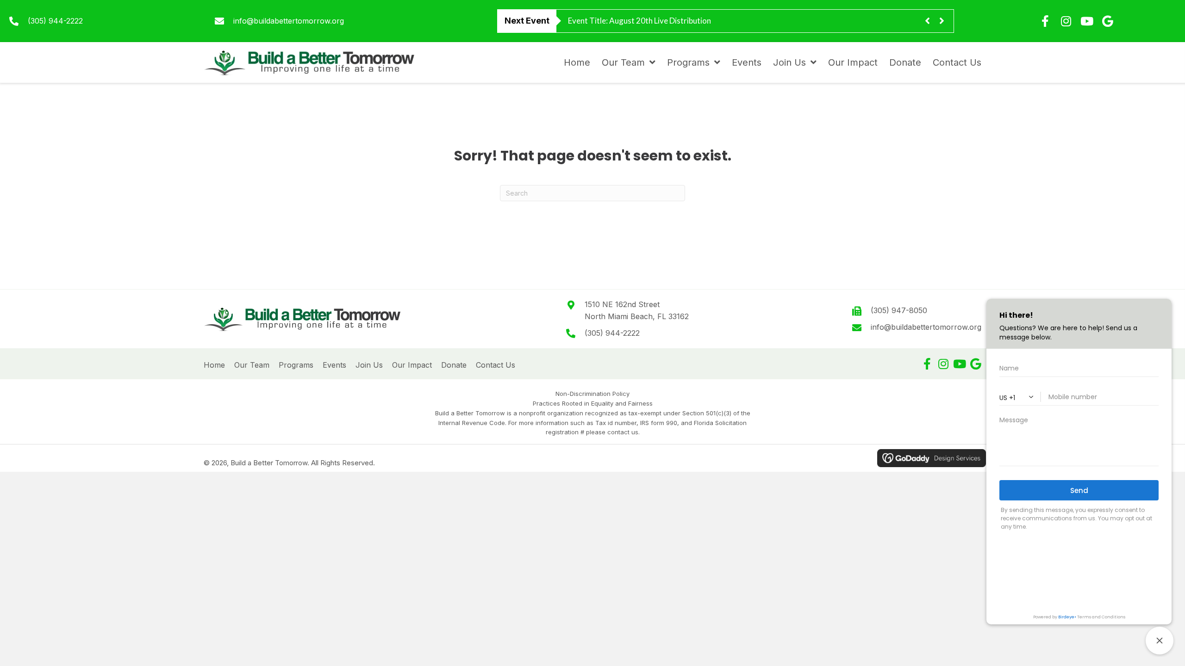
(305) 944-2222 (55, 20)
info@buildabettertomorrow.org (288, 20)
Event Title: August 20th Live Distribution (639, 20)
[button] (927, 364)
